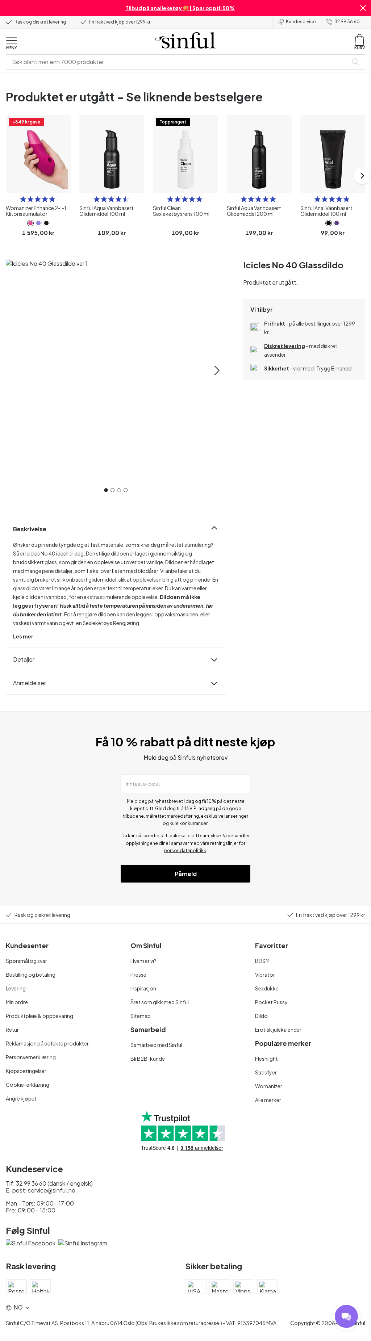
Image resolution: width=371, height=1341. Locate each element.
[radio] (23, 199)
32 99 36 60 (347, 21)
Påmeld (186, 873)
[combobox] (178, 62)
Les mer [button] (23, 636)
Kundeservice (301, 21)
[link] (30, 223)
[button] (363, 8)
